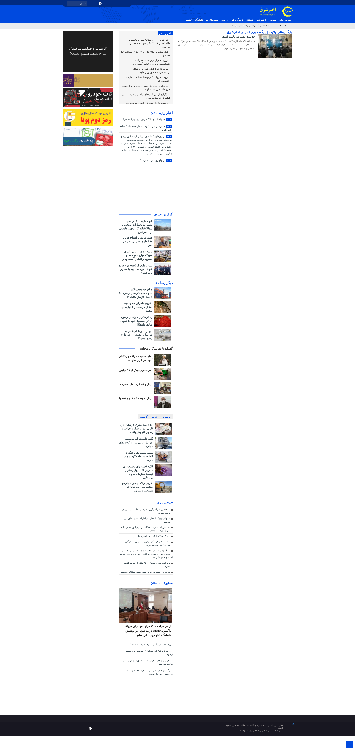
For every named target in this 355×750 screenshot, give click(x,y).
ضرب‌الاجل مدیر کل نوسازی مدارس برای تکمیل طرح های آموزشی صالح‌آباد (145, 88)
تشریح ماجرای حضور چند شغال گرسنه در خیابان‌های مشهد (136, 307)
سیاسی (272, 19)
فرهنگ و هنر (237, 19)
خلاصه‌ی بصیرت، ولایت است (238, 36)
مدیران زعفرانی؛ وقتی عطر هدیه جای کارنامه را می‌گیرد (146, 128)
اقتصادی (250, 19)
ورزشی (224, 19)
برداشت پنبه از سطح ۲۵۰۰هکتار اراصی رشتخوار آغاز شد (146, 564)
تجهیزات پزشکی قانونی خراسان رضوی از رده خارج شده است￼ (136, 334)
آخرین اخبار (165, 33)
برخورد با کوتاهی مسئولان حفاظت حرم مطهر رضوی (149, 652)
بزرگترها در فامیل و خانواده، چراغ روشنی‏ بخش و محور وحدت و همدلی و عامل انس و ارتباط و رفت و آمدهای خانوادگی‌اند (146, 554)
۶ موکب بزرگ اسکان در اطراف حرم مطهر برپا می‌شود (147, 520)
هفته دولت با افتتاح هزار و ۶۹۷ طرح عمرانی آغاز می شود (145, 53)
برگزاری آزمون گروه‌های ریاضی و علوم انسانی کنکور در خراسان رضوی (146, 96)
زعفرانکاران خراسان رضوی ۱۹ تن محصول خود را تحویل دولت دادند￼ (136, 321)
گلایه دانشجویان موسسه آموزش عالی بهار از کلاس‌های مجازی (136, 442)
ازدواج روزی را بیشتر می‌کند (154, 160)
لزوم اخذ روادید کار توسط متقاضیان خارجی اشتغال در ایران (147, 79)
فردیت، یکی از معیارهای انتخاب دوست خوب (147, 103)
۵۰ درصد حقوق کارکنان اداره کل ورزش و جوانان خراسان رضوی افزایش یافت (136, 428)
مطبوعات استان (162, 583)
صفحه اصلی (285, 19)
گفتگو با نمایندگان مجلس (156, 348)
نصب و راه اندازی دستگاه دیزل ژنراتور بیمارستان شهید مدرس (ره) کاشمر (145, 529)
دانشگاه (199, 19)
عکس (189, 19)
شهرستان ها (212, 19)
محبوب (166, 416)
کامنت (144, 416)
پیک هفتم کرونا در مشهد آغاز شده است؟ (150, 644)
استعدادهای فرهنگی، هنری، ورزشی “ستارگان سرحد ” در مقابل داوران (147, 543)
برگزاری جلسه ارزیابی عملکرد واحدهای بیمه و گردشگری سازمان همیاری (149, 672)
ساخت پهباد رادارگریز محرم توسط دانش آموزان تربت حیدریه (146, 511)
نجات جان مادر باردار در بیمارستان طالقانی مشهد (145, 571)
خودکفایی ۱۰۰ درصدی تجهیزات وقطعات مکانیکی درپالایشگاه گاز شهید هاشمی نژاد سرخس (149, 43)
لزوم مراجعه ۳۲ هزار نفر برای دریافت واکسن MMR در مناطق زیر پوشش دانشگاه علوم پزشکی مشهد (147, 630)
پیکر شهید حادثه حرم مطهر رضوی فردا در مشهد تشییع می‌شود (148, 662)
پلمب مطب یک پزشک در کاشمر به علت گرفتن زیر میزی (138, 456)
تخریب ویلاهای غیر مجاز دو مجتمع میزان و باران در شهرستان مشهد (137, 486)
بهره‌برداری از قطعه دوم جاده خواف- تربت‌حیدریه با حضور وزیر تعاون (151, 70)
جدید (155, 416)
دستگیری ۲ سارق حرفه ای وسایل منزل (151, 536)
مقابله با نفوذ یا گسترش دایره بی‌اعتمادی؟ (147, 119)
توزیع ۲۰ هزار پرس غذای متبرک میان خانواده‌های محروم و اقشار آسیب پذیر (151, 62)
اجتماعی (261, 19)
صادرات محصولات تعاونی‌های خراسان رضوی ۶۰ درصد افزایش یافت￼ (135, 293)
